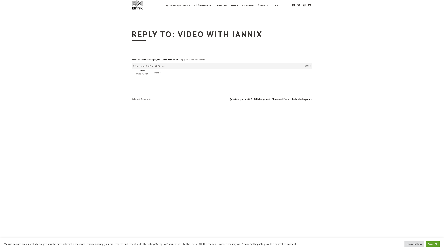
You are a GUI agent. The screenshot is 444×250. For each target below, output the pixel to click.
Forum (234, 5)
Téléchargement (203, 5)
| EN (275, 5)
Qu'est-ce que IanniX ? (240, 99)
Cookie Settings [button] (414, 244)
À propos (263, 5)
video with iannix (170, 59)
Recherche (248, 5)
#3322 (308, 66)
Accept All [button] (433, 244)
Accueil (135, 59)
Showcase (222, 5)
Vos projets (154, 59)
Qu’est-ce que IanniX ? (178, 5)
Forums (144, 59)
